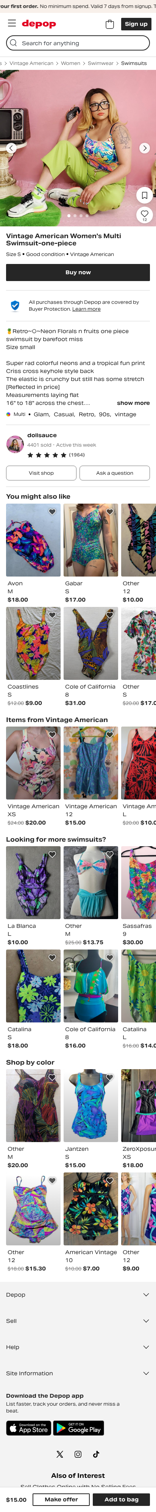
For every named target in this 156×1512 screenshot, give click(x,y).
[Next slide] (144, 148)
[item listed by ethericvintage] (33, 540)
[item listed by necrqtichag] (33, 1105)
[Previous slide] (11, 148)
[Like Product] (52, 512)
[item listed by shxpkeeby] (91, 763)
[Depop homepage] (39, 24)
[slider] (78, 148)
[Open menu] (11, 23)
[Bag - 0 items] (109, 24)
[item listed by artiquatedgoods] (91, 986)
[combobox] (78, 43)
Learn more (86, 309)
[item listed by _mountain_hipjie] (91, 1208)
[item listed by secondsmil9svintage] (33, 643)
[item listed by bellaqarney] (33, 986)
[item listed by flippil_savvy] (33, 1208)
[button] (88, 455)
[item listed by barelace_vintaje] (91, 643)
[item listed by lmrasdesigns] (91, 1105)
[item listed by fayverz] (91, 882)
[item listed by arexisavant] (33, 882)
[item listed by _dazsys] (91, 540)
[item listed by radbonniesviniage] (33, 763)
